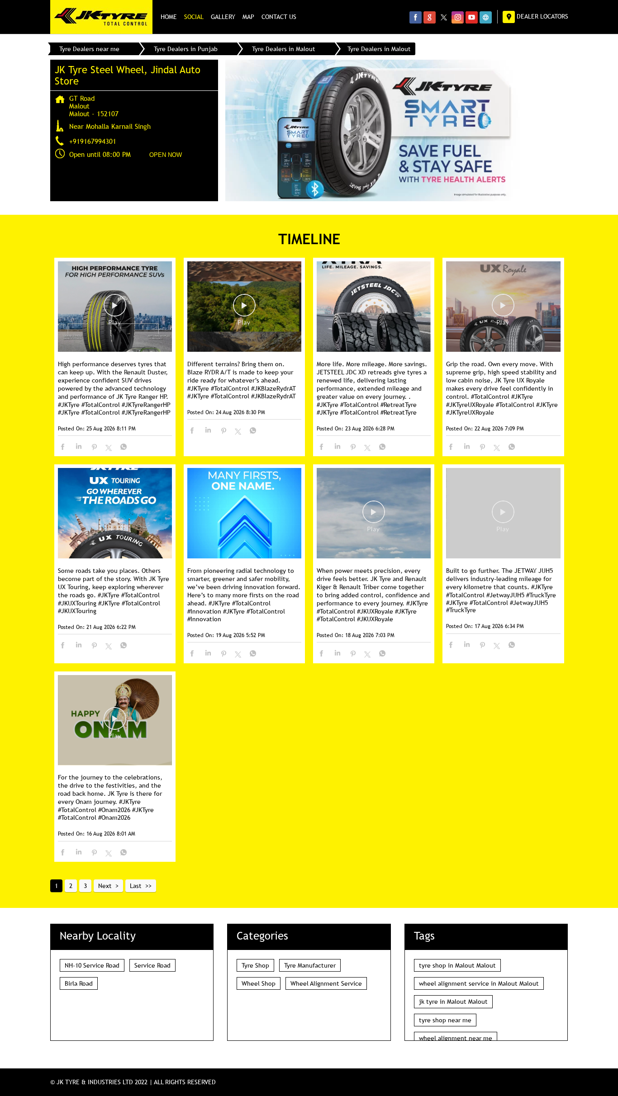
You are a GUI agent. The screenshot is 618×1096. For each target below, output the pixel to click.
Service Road (152, 965)
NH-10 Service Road (92, 965)
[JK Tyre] (101, 17)
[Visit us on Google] (429, 17)
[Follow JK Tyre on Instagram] (458, 17)
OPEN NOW (165, 154)
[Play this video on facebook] (115, 310)
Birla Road (79, 983)
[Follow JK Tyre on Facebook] (415, 17)
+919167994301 (92, 141)
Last (136, 886)
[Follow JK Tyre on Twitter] (443, 17)
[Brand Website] (486, 17)
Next (105, 886)
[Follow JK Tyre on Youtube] (472, 17)
